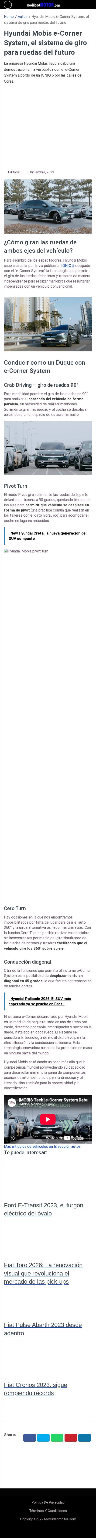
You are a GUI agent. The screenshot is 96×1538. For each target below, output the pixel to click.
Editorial (14, 172)
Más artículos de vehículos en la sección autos (42, 1146)
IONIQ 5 (67, 265)
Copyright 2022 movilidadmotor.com (48, 1519)
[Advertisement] (48, 126)
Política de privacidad (48, 1502)
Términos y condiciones (48, 1511)
